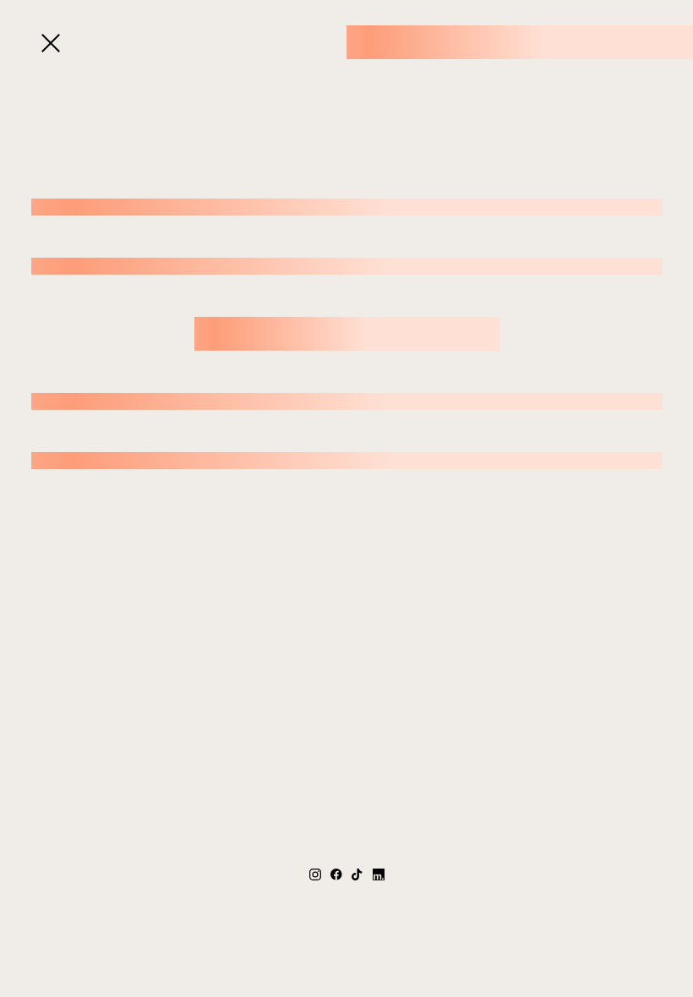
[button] (51, 43)
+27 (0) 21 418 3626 (347, 895)
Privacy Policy (412, 945)
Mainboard (535, 945)
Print (290, 18)
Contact (278, 54)
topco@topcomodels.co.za (346, 912)
